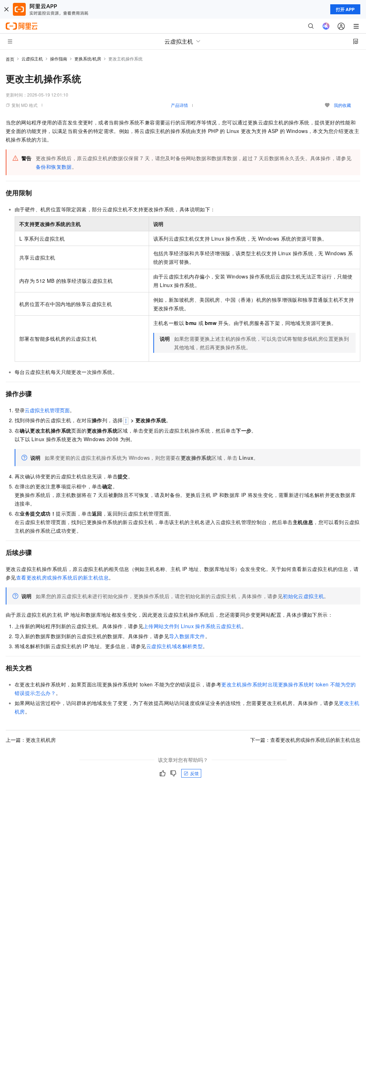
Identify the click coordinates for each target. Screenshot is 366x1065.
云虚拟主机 (32, 58)
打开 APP (345, 9)
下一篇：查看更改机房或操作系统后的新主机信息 (305, 739)
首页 (10, 59)
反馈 (194, 773)
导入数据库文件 (187, 636)
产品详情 (179, 105)
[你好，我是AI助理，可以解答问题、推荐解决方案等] (325, 26)
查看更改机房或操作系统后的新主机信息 (62, 577)
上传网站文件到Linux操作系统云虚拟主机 (192, 626)
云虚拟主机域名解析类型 (174, 646)
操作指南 (58, 58)
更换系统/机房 (87, 58)
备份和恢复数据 (54, 166)
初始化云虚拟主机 (303, 596)
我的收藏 (342, 105)
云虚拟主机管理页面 (47, 410)
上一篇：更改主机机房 (31, 739)
